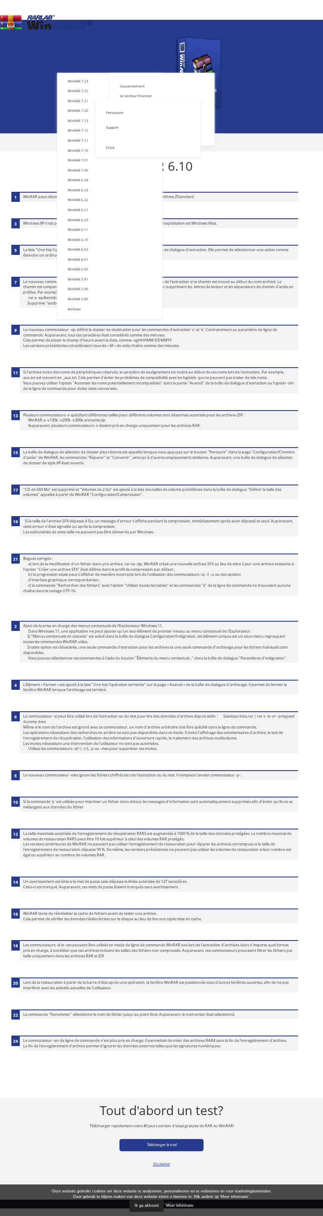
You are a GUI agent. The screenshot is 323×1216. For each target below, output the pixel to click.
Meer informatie (179, 1205)
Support (112, 127)
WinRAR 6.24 (78, 179)
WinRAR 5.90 (78, 288)
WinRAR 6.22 (78, 199)
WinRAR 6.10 (78, 239)
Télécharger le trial (162, 1144)
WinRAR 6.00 (78, 269)
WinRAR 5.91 (78, 279)
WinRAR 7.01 (78, 160)
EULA (110, 147)
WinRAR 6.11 (78, 229)
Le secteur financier (136, 95)
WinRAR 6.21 (78, 209)
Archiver (74, 309)
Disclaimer (161, 1164)
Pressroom (115, 112)
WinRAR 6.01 (78, 259)
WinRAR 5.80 (78, 299)
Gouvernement (132, 86)
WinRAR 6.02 (78, 249)
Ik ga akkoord (147, 1205)
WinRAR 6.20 (78, 219)
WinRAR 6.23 (78, 190)
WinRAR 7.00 (78, 170)
